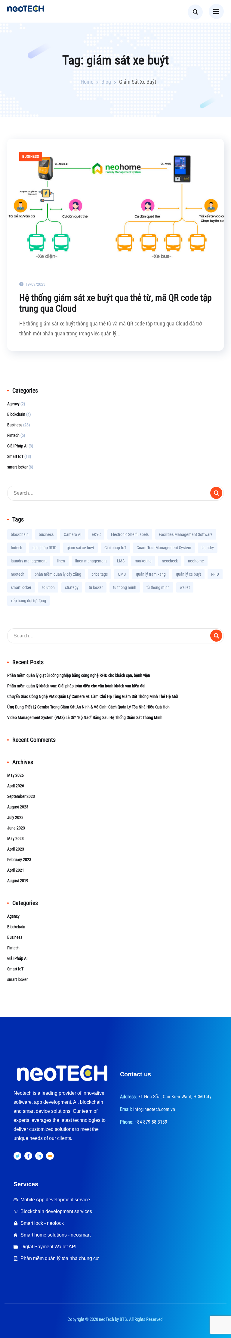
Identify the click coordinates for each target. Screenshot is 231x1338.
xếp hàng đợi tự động (28, 600)
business (46, 534)
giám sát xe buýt (80, 547)
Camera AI (73, 534)
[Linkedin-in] (39, 1156)
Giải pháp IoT (115, 547)
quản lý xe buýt (188, 574)
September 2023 (21, 796)
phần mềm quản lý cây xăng (58, 574)
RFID (215, 574)
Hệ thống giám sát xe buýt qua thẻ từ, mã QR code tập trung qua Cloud (115, 303)
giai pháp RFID (44, 547)
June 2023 (16, 828)
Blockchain (16, 414)
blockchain (20, 534)
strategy (72, 587)
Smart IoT (15, 456)
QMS (122, 574)
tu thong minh (124, 587)
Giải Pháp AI (17, 445)
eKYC (96, 534)
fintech (16, 547)
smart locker (17, 467)
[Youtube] (50, 1156)
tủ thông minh (158, 587)
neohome (196, 561)
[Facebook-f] (28, 1156)
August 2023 (17, 806)
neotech (17, 574)
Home (87, 82)
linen (61, 561)
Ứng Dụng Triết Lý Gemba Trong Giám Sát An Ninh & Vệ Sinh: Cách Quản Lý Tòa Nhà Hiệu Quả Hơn (88, 707)
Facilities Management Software (186, 534)
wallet (185, 587)
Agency (13, 403)
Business (30, 156)
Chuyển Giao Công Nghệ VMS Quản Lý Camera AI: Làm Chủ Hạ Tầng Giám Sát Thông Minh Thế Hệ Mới (92, 696)
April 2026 (15, 785)
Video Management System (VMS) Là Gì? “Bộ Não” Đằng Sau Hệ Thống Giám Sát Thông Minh (84, 717)
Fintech (13, 435)
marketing (143, 561)
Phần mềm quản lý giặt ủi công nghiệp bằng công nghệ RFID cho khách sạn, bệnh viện (78, 675)
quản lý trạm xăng (151, 574)
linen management (91, 561)
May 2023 (15, 838)
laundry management (29, 561)
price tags (99, 574)
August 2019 (17, 880)
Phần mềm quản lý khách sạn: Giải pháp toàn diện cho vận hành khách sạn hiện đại (76, 685)
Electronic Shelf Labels (130, 534)
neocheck (170, 561)
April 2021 (15, 870)
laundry (208, 547)
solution (48, 587)
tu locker (96, 587)
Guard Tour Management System (164, 547)
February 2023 (19, 859)
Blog (106, 82)
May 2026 (15, 775)
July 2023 (15, 817)
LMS (121, 561)
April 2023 (15, 849)
